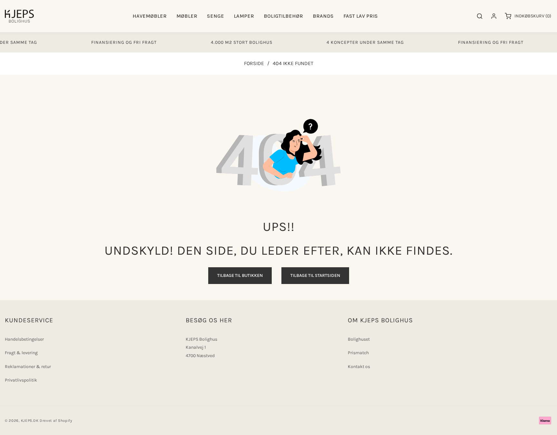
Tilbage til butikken (240, 275)
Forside (254, 63)
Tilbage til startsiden (315, 275)
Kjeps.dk (30, 420)
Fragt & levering (21, 352)
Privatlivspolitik (21, 380)
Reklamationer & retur (28, 366)
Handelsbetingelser (24, 339)
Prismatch (358, 352)
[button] (149, 16)
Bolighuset (359, 339)
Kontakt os (359, 366)
